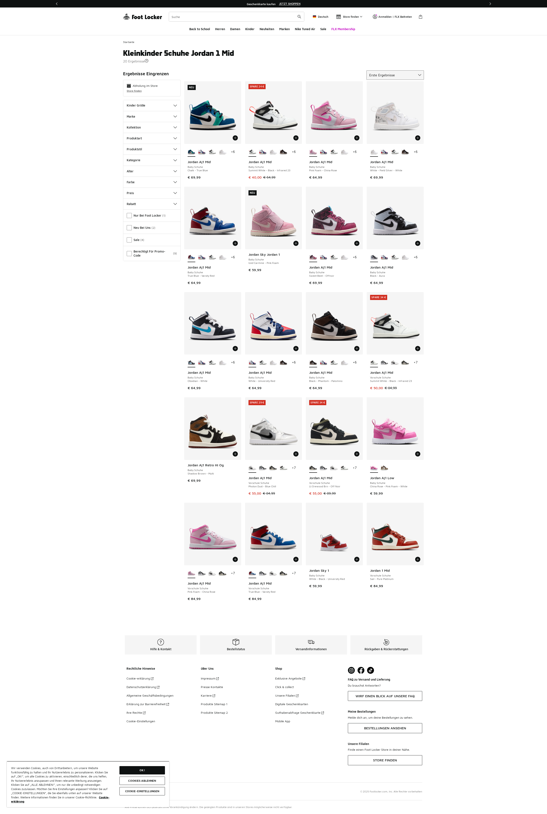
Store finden (134, 90)
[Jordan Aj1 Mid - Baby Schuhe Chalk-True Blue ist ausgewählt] (192, 152)
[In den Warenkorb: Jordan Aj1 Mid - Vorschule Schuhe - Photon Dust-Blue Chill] (295, 453)
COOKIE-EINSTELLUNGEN (142, 791)
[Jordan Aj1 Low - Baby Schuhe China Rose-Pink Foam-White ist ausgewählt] (374, 468)
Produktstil (134, 149)
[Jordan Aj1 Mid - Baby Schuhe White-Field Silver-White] (222, 152)
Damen (235, 29)
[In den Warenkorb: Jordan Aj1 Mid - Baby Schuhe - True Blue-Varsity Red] (235, 243)
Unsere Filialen (285, 695)
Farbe (131, 182)
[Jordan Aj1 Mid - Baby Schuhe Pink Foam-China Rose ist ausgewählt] (313, 152)
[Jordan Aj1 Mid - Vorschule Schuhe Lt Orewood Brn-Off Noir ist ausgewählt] (313, 468)
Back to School (199, 29)
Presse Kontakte (212, 687)
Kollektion (134, 127)
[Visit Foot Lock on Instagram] (351, 670)
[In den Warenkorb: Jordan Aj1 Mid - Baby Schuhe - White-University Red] (295, 348)
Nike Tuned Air (305, 29)
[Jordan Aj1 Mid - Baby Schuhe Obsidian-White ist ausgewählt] (192, 362)
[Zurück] (57, 3)
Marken (284, 29)
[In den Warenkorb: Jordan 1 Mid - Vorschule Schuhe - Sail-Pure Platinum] (417, 559)
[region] (273, 3)
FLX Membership (343, 29)
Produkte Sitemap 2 (214, 712)
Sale (323, 29)
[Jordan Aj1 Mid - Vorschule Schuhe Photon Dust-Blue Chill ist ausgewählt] (252, 468)
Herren (220, 29)
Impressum (208, 678)
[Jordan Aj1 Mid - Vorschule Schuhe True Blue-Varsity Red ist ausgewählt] (252, 573)
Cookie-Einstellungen (140, 721)
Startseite (128, 42)
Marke (131, 116)
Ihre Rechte (134, 712)
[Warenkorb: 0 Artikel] (420, 17)
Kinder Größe (136, 105)
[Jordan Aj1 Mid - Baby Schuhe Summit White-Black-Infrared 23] (212, 152)
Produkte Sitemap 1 (214, 704)
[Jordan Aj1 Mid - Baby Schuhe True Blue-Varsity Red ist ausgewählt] (192, 257)
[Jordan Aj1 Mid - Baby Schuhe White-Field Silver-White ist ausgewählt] (374, 152)
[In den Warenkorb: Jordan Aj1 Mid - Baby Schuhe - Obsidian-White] (235, 348)
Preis (130, 193)
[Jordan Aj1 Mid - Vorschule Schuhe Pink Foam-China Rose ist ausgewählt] (192, 573)
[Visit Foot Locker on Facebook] (361, 670)
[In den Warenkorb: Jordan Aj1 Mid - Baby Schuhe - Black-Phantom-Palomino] (356, 348)
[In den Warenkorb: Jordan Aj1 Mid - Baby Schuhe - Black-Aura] (417, 243)
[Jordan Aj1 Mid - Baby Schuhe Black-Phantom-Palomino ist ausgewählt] (313, 362)
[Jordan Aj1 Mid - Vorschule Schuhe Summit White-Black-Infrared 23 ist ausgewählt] (374, 362)
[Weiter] (490, 3)
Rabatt (131, 204)
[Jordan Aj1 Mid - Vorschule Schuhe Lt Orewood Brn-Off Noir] (405, 362)
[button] (146, 60)
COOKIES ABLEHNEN (142, 780)
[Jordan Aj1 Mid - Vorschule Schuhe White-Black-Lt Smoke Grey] (384, 362)
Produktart (134, 138)
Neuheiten (267, 29)
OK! (142, 770)
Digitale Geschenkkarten (291, 704)
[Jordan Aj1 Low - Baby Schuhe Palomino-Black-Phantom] (384, 468)
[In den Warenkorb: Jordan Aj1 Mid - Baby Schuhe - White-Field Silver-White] (417, 137)
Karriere (206, 695)
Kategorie (133, 160)
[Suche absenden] (299, 16)
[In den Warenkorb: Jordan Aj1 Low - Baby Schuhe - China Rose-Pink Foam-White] (417, 453)
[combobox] (236, 16)
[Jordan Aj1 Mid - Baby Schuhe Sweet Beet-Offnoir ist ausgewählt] (313, 257)
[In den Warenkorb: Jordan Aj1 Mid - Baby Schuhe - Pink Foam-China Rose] (356, 137)
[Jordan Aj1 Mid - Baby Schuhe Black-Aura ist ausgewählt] (374, 257)
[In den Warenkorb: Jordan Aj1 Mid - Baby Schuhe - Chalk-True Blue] (235, 137)
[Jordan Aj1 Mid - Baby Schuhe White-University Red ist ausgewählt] (252, 362)
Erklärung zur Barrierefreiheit (146, 704)
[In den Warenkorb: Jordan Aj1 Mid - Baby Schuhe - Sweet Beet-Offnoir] (356, 243)
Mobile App (282, 721)
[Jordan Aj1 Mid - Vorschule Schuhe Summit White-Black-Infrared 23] (283, 468)
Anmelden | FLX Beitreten (395, 16)
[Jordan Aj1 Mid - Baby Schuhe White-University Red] (202, 152)
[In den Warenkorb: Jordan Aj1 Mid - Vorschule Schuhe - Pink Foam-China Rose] (235, 559)
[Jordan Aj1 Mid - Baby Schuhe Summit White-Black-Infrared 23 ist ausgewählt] (252, 152)
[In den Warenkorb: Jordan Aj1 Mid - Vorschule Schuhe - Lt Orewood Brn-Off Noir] (356, 453)
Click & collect (284, 687)
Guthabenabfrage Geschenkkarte (298, 712)
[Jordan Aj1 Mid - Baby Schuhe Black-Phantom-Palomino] (283, 152)
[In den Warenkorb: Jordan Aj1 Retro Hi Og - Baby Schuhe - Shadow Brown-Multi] (235, 453)
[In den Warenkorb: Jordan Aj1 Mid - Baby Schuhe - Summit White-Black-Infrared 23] (295, 137)
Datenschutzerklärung (141, 687)
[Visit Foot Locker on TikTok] (370, 670)
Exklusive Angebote (288, 678)
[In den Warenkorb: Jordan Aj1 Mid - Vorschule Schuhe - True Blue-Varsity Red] (295, 559)
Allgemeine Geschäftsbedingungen (150, 695)
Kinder (249, 29)
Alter (130, 171)
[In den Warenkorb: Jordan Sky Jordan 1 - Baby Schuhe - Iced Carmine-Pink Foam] (295, 243)
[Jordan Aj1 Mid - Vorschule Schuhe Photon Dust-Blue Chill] (395, 362)
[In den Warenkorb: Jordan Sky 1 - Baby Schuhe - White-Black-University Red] (356, 559)
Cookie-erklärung (138, 678)
